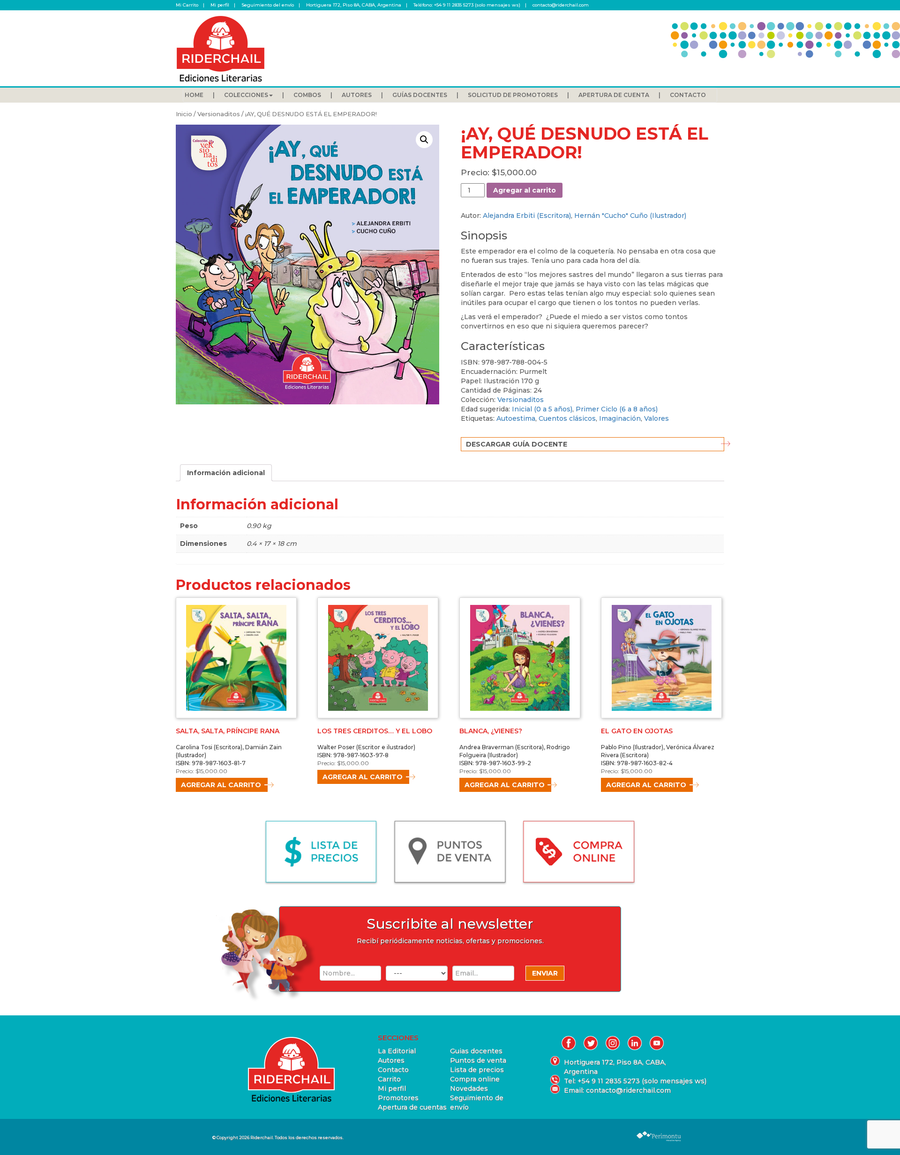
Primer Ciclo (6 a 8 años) (617, 409)
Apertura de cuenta (613, 94)
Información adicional (226, 473)
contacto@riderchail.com (560, 4)
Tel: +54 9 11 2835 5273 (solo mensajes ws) (617, 1081)
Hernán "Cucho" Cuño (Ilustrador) (630, 215)
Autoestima (515, 418)
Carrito (389, 1079)
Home (194, 94)
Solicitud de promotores (513, 94)
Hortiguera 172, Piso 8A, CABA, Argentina (353, 4)
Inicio (184, 114)
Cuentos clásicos (567, 418)
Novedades (469, 1088)
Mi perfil (219, 4)
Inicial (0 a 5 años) (542, 409)
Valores (656, 418)
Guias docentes (476, 1051)
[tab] (226, 472)
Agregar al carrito (524, 190)
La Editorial (397, 1051)
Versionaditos (218, 114)
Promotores (398, 1098)
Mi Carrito (187, 4)
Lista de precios (477, 1070)
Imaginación (620, 418)
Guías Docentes (419, 94)
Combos (307, 94)
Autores (357, 94)
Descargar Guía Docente (516, 444)
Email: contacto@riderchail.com (617, 1090)
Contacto (688, 94)
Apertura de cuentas (412, 1107)
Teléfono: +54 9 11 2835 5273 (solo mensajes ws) (466, 4)
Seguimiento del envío (267, 4)
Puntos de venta (478, 1060)
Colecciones (246, 94)
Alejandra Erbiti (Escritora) (527, 215)
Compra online (475, 1079)
